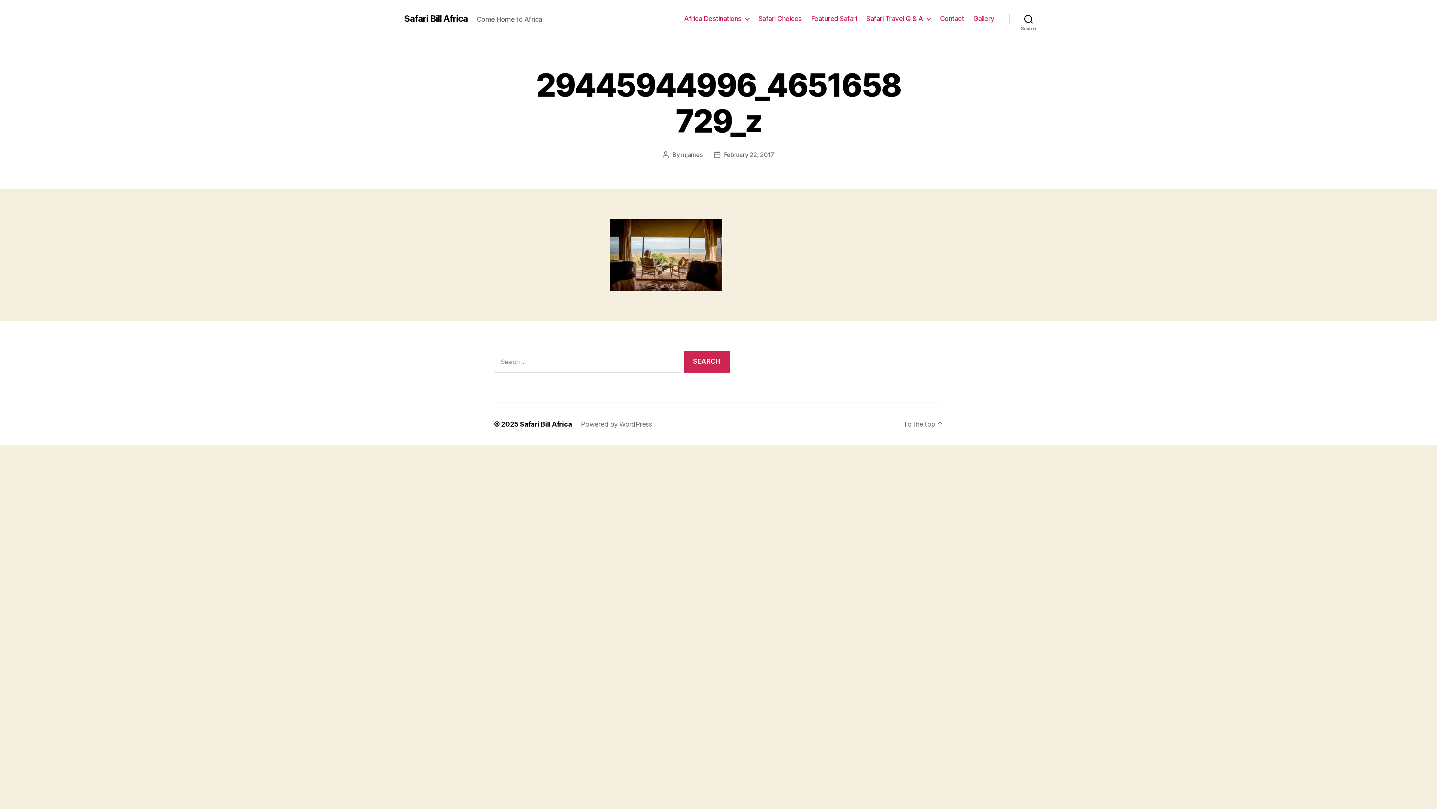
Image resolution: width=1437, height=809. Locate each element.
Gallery (983, 18)
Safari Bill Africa (436, 18)
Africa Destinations (713, 18)
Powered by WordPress (616, 424)
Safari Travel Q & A (894, 18)
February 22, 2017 (749, 154)
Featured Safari (834, 18)
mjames (691, 154)
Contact (952, 18)
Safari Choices (780, 18)
